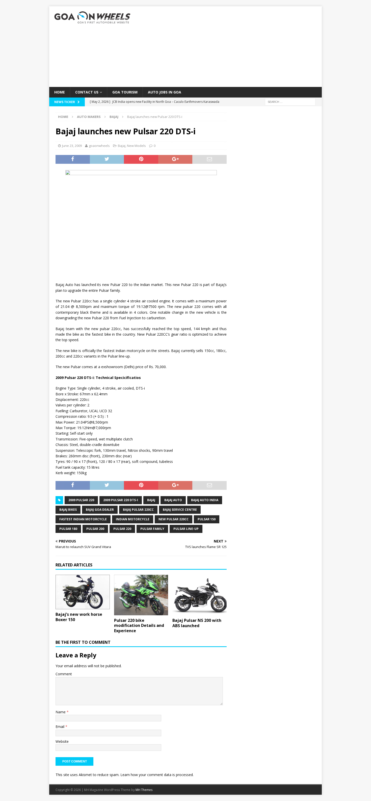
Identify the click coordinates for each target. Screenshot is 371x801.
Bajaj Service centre (180, 509)
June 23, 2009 (72, 145)
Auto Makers (89, 116)
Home (59, 92)
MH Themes (144, 790)
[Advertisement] (229, 46)
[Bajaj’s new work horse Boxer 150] (83, 592)
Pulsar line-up (186, 529)
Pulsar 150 (207, 519)
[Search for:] (290, 101)
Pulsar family (152, 529)
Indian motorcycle (132, 519)
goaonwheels (99, 145)
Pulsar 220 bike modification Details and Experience (139, 626)
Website (62, 741)
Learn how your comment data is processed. (157, 774)
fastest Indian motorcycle (83, 519)
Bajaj (121, 145)
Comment (64, 673)
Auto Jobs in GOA (164, 92)
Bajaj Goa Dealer (100, 509)
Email (60, 726)
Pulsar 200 (95, 529)
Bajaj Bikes (68, 509)
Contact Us (86, 92)
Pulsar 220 (122, 529)
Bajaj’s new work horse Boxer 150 (79, 617)
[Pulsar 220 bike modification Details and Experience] (141, 595)
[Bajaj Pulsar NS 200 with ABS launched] (199, 595)
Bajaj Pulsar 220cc (138, 509)
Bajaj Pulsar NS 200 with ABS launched (196, 623)
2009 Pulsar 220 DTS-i (120, 500)
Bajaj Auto (173, 500)
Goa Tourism (125, 92)
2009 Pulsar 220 (81, 500)
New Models (136, 145)
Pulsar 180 (68, 529)
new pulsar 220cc (173, 519)
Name (61, 712)
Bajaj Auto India (204, 500)
